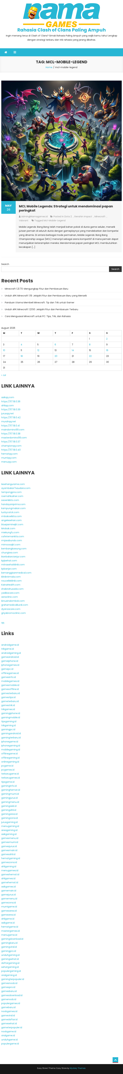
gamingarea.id (9, 814)
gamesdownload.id (11, 995)
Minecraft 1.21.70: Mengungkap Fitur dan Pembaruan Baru (36, 288)
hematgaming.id (10, 858)
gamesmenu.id (9, 838)
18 (22, 356)
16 (107, 350)
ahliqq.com (7, 405)
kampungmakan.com (13, 508)
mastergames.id (10, 930)
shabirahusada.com (12, 588)
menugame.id (9, 934)
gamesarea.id (9, 910)
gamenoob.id (8, 999)
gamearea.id (8, 914)
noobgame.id (8, 1031)
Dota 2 (68, 216)
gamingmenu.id (10, 802)
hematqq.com (9, 453)
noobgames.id (9, 1011)
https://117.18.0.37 (10, 441)
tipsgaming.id (8, 721)
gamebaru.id (8, 1007)
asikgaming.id (8, 834)
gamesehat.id (9, 1023)
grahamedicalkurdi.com (14, 604)
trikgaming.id (8, 725)
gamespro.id (8, 987)
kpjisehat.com (9, 560)
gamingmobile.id (10, 717)
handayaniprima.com (13, 504)
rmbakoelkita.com (11, 516)
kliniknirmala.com (11, 576)
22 (90, 356)
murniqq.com (8, 457)
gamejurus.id (8, 894)
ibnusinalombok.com (13, 600)
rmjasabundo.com (11, 540)
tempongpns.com (11, 492)
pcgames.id (7, 769)
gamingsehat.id (10, 959)
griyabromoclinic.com (13, 613)
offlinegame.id (9, 753)
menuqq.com (9, 461)
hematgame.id (9, 926)
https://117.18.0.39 (10, 409)
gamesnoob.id (9, 983)
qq (2, 622)
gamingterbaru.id (11, 737)
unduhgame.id (9, 1039)
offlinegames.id (10, 673)
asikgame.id (8, 922)
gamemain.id (8, 890)
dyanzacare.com (10, 609)
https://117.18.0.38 (10, 433)
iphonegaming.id (10, 745)
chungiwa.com (9, 552)
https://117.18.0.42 (10, 417)
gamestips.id (8, 697)
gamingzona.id (9, 818)
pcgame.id (7, 765)
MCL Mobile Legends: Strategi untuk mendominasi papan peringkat (66, 208)
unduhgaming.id (10, 955)
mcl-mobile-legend (55, 220)
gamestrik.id (8, 705)
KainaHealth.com (10, 584)
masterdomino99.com (14, 437)
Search (5, 264)
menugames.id (9, 870)
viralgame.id (8, 1035)
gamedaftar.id (9, 1019)
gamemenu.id (9, 898)
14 (73, 350)
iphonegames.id (10, 665)
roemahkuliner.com (12, 496)
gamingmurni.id (10, 793)
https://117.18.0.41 (10, 425)
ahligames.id (8, 878)
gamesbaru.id (9, 991)
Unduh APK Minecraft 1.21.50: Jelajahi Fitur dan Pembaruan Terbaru (41, 309)
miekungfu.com (10, 532)
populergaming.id (11, 971)
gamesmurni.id (9, 842)
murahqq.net (8, 421)
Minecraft (99, 216)
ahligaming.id (8, 866)
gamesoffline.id (10, 689)
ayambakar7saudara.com (15, 488)
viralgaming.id (9, 975)
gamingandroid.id (11, 733)
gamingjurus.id (9, 797)
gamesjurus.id (9, 846)
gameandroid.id (10, 657)
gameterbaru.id (10, 701)
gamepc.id (7, 669)
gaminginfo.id (9, 785)
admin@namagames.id (34, 216)
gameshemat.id (10, 874)
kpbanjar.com (9, 568)
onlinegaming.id (10, 761)
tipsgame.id (7, 781)
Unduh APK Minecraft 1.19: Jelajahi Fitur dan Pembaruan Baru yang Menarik (46, 295)
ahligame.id (7, 918)
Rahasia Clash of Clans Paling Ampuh (61, 30)
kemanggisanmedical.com (16, 572)
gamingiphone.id (10, 713)
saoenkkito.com (10, 500)
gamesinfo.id (8, 677)
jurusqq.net (7, 413)
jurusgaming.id (9, 822)
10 (4, 350)
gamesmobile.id (10, 685)
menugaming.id (10, 826)
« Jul (3, 375)
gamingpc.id (8, 729)
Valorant (23, 220)
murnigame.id (9, 906)
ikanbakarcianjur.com (13, 556)
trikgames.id (8, 709)
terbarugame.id (10, 773)
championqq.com (11, 445)
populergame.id (10, 1043)
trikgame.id (7, 648)
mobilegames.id (10, 681)
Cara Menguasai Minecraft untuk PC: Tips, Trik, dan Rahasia (38, 316)
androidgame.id (10, 644)
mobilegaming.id (10, 749)
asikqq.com (7, 397)
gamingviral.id (9, 946)
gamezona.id (8, 902)
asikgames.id (8, 886)
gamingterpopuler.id (12, 979)
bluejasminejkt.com (12, 524)
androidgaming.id (11, 653)
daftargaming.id (10, 963)
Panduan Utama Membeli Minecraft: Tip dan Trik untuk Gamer (39, 302)
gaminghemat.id (10, 789)
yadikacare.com (10, 592)
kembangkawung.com (13, 548)
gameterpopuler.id (11, 1027)
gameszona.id (9, 862)
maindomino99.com (12, 429)
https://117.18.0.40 (11, 449)
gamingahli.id (8, 810)
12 (38, 350)
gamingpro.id (8, 951)
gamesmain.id (9, 850)
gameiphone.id (9, 661)
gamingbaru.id (9, 942)
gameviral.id (8, 1015)
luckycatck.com (10, 512)
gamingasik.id (8, 806)
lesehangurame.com (13, 484)
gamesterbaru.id (10, 693)
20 (56, 356)
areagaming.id (9, 830)
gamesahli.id (8, 854)
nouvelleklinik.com (11, 580)
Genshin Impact (83, 216)
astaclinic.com (9, 596)
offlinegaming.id (10, 757)
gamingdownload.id (12, 938)
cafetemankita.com (12, 536)
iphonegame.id (9, 741)
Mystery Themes (78, 1068)
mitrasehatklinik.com (13, 564)
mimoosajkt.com (10, 544)
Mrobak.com (8, 528)
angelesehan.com (11, 520)
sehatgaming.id (10, 967)
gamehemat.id (9, 882)
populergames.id (10, 1003)
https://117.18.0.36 (10, 401)
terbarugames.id (10, 777)
